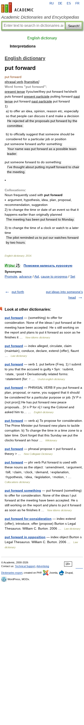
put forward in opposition (25, 537)
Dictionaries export (11, 572)
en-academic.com (18, 7)
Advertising (42, 566)
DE (60, 3)
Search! (74, 26)
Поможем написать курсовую (48, 265)
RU (51, 3)
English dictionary (42, 38)
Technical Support (25, 566)
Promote (11, 276)
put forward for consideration (28, 519)
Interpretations (23, 46)
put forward (14, 318)
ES (69, 3)
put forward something (23, 490)
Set (72, 276)
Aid (36, 276)
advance (25, 276)
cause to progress (54, 276)
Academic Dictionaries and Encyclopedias (40, 17)
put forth (18, 292)
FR (77, 3)
